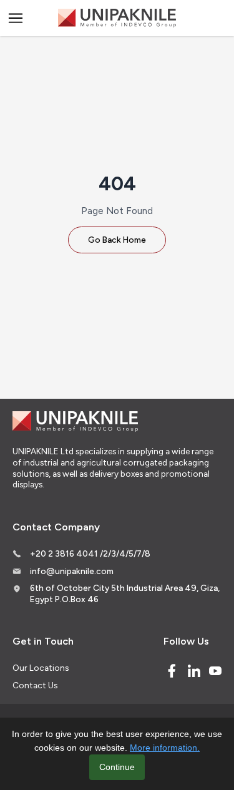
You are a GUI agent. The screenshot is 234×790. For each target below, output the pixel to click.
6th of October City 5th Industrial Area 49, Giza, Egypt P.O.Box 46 (125, 593)
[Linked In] (194, 671)
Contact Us (34, 685)
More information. (165, 748)
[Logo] (117, 18)
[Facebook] (171, 671)
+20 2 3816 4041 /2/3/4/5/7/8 (90, 553)
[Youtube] (215, 670)
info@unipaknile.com (72, 571)
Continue (117, 767)
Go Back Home (117, 240)
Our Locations (40, 668)
